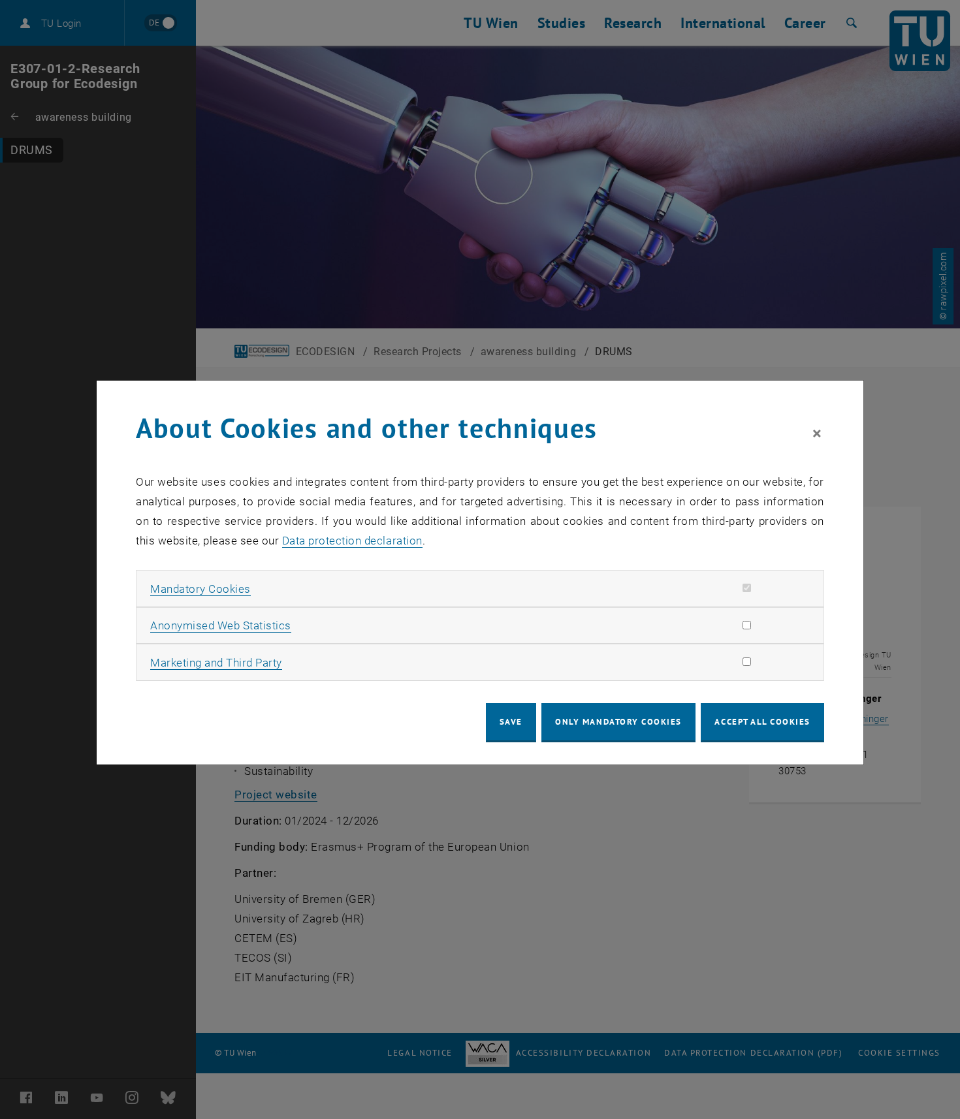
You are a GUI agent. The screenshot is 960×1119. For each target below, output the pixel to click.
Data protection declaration (352, 540)
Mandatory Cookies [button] (200, 588)
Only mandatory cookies (618, 721)
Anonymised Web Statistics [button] (220, 625)
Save (511, 721)
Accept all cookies (762, 721)
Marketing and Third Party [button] (216, 662)
